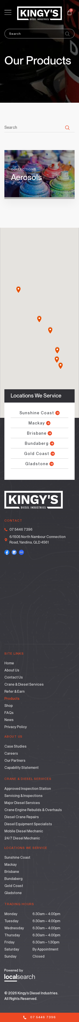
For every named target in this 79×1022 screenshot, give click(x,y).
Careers (11, 753)
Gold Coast (13, 886)
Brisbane (11, 872)
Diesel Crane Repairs (21, 817)
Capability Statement (21, 768)
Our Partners (14, 760)
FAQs (9, 713)
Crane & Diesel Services (24, 684)
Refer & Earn (14, 691)
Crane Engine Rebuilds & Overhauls (33, 810)
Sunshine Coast (17, 857)
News (9, 720)
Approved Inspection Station (27, 789)
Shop (8, 706)
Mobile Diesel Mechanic (23, 831)
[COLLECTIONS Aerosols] (39, 196)
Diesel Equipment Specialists (28, 824)
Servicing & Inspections (23, 796)
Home (9, 663)
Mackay (10, 864)
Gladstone (13, 893)
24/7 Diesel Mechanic (22, 838)
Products (12, 698)
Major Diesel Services (22, 803)
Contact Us (13, 677)
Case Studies (15, 746)
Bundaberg (13, 879)
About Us (11, 670)
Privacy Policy (15, 727)
